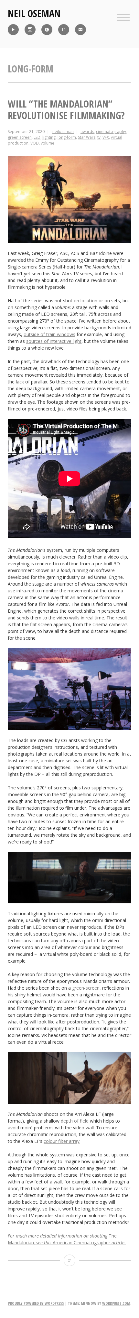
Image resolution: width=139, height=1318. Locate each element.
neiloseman (63, 131)
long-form (67, 137)
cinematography (111, 131)
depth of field (75, 1121)
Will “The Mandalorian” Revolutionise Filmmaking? (66, 109)
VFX (105, 137)
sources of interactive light (53, 341)
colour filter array (62, 1141)
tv (99, 137)
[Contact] (80, 29)
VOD (34, 143)
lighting (49, 137)
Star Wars (86, 137)
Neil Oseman (34, 13)
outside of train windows (49, 334)
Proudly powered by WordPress (36, 1303)
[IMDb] (47, 29)
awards (87, 131)
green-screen (86, 988)
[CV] (63, 29)
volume (47, 143)
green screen (20, 137)
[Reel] (13, 29)
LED (37, 137)
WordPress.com (116, 1303)
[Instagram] (30, 29)
